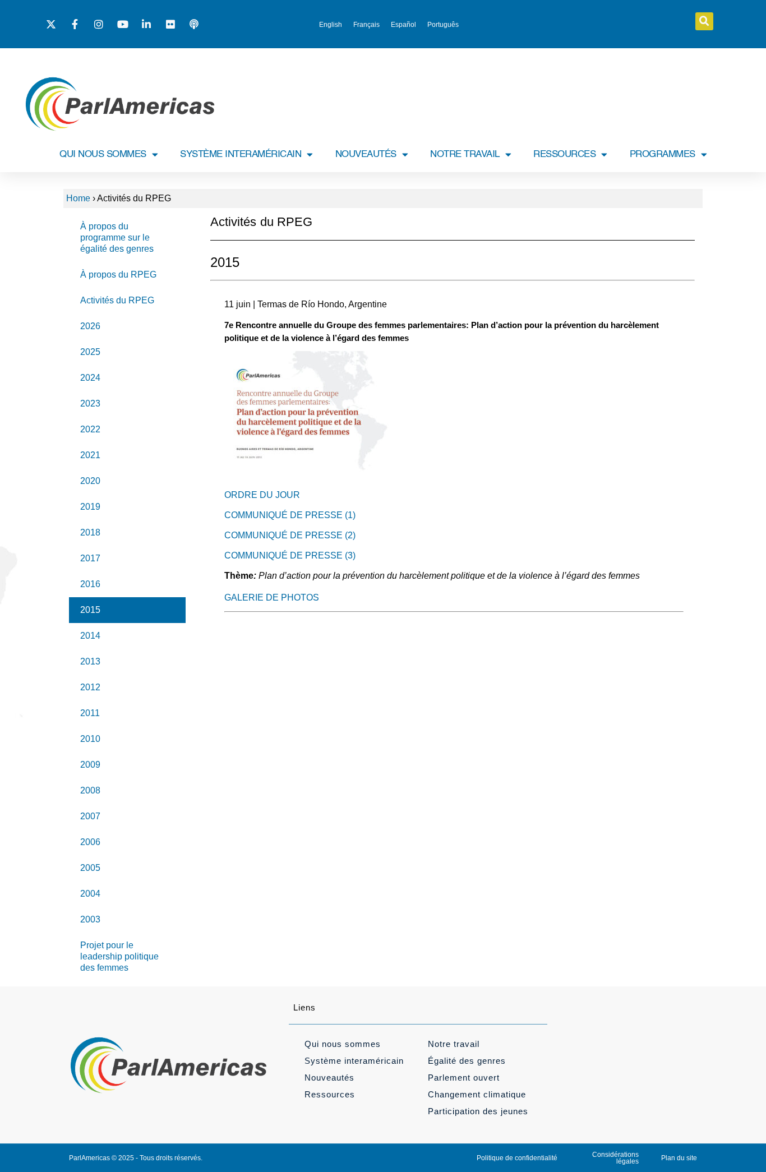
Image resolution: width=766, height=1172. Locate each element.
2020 (90, 481)
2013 (90, 661)
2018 (90, 532)
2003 (90, 919)
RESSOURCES (564, 154)
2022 (90, 429)
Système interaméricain (354, 1060)
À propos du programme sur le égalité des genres (117, 237)
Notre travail (453, 1044)
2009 (90, 764)
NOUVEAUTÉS (365, 154)
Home (78, 198)
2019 (90, 506)
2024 (90, 377)
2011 (90, 713)
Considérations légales (615, 1158)
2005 (90, 868)
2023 (90, 403)
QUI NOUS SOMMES (102, 154)
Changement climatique (477, 1094)
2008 (90, 790)
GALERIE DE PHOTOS (271, 597)
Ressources (329, 1094)
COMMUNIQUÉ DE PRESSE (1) (290, 515)
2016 (90, 584)
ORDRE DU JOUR (262, 495)
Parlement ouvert (464, 1077)
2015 (90, 610)
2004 (90, 893)
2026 (90, 326)
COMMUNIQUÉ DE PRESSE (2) (290, 535)
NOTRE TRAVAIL (465, 154)
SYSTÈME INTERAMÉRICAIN (240, 154)
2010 (90, 739)
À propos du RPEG (118, 274)
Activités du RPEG (117, 300)
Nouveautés (329, 1077)
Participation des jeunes (478, 1111)
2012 (90, 687)
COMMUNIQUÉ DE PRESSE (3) (290, 555)
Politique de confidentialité (517, 1158)
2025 (90, 352)
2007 (90, 816)
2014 (90, 635)
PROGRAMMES (662, 154)
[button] (704, 21)
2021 (90, 455)
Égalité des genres (467, 1060)
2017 (90, 558)
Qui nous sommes (342, 1044)
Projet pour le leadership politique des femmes (119, 956)
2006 (90, 842)
